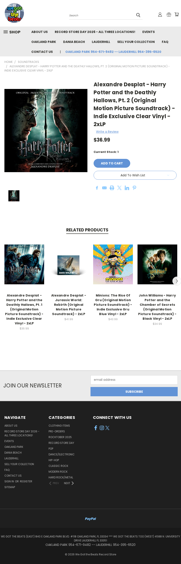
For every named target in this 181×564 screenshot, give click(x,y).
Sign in (9, 481)
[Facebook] (97, 188)
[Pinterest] (134, 188)
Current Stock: (106, 152)
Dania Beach (74, 42)
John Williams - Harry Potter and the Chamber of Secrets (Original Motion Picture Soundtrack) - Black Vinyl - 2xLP (157, 307)
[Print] (112, 188)
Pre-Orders (57, 431)
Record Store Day (61, 443)
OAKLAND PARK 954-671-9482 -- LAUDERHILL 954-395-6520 (113, 52)
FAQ (165, 42)
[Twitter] (119, 188)
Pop (51, 448)
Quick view (24, 260)
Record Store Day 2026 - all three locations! (95, 32)
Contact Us (42, 52)
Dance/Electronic (62, 454)
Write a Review (107, 131)
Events (148, 32)
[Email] (104, 188)
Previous (174, 550)
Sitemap (9, 487)
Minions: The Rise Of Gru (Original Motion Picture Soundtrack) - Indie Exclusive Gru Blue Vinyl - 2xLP (113, 304)
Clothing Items (59, 425)
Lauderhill (101, 42)
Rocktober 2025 (60, 437)
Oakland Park (43, 42)
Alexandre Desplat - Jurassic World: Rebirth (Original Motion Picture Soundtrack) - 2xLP (68, 304)
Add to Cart (24, 268)
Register (26, 481)
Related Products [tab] (87, 230)
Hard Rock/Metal (61, 477)
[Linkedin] (127, 188)
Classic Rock (58, 466)
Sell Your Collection (136, 42)
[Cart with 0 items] (176, 14)
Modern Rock (58, 472)
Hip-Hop (54, 460)
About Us (39, 32)
